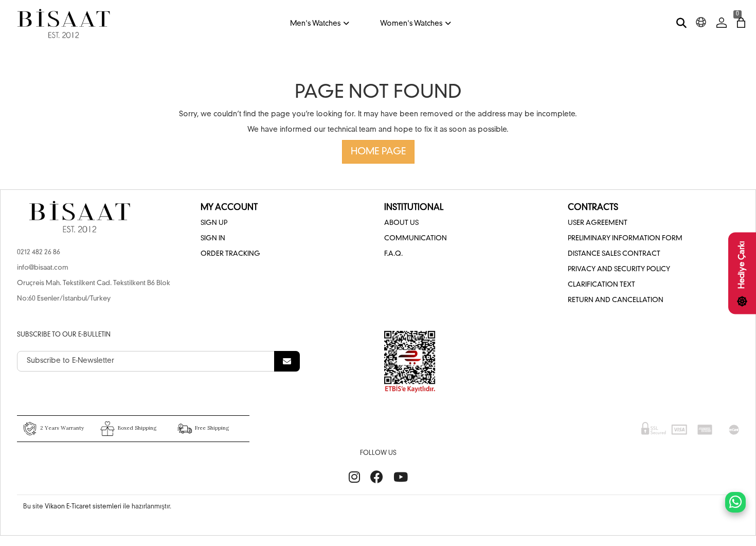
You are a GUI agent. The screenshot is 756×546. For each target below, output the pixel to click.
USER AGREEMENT (597, 223)
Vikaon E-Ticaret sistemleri (83, 507)
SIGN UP (214, 223)
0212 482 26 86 (38, 252)
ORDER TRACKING (230, 254)
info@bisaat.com (42, 268)
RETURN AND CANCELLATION (615, 300)
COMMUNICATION (415, 238)
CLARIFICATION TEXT (601, 284)
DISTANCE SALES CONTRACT (614, 254)
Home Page (378, 151)
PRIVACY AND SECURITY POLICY (619, 269)
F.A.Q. (393, 254)
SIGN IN (213, 238)
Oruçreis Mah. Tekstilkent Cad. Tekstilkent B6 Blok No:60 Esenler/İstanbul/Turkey (93, 291)
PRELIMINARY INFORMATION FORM (625, 238)
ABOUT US (401, 223)
